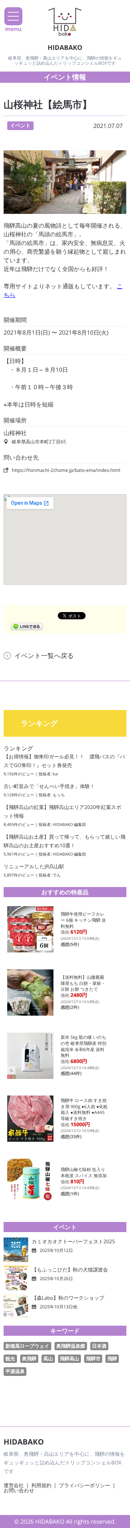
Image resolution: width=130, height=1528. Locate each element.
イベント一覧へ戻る (44, 655)
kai (55, 774)
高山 (48, 1358)
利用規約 (41, 1485)
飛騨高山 (69, 1358)
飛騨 (112, 1358)
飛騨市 (93, 1358)
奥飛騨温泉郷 (70, 1346)
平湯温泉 (15, 1371)
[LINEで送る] (27, 626)
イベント (20, 125)
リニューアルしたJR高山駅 (34, 866)
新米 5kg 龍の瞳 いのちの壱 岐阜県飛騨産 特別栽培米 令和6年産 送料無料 (84, 1046)
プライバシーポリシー (84, 1485)
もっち (59, 795)
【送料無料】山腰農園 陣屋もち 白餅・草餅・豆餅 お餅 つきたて (84, 983)
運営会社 (14, 1485)
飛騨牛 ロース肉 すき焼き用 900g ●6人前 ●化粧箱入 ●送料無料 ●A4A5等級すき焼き (84, 1109)
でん (57, 875)
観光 (10, 1358)
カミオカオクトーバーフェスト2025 (73, 1241)
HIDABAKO (65, 47)
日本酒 (99, 1346)
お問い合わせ (19, 1490)
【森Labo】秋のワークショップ (68, 1298)
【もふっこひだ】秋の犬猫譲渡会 (70, 1269)
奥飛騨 (29, 1358)
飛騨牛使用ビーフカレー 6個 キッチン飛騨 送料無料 (83, 920)
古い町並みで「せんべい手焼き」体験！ (49, 786)
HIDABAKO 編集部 (69, 824)
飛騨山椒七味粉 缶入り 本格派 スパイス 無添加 (84, 1172)
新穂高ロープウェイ (27, 1346)
